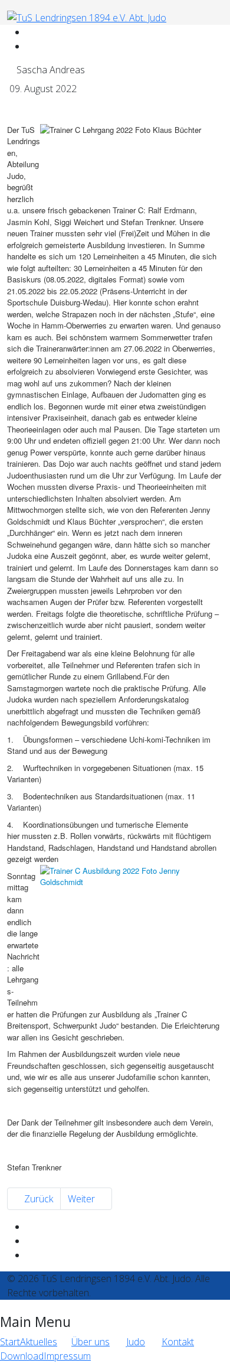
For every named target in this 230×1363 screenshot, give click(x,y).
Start (10, 1341)
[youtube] (29, 46)
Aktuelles (38, 1341)
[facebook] (29, 31)
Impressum (67, 1355)
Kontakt (178, 1341)
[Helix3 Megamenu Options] (163, 31)
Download (22, 1355)
